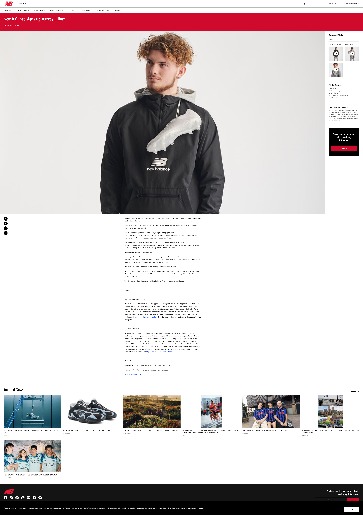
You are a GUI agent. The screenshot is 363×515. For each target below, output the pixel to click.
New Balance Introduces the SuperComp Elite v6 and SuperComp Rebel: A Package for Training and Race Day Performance (210, 431)
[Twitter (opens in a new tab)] (11, 497)
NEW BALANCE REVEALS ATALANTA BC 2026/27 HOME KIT (265, 430)
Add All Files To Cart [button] (335, 44)
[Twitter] (6, 219)
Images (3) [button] (332, 39)
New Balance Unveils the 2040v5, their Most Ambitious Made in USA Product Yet (32, 431)
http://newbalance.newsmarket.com (159, 352)
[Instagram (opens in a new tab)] (22, 497)
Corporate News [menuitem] (102, 10)
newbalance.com (353, 3)
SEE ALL (354, 391)
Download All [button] (349, 44)
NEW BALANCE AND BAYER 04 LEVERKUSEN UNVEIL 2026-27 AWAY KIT (31, 475)
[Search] (304, 4)
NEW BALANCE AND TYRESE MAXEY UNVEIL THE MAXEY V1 (86, 430)
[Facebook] (6, 223)
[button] (333, 3)
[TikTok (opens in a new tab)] (34, 497)
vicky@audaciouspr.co (132, 374)
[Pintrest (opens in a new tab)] (17, 497)
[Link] (6, 228)
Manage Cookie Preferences (351, 505)
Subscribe (344, 148)
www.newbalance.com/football (146, 317)
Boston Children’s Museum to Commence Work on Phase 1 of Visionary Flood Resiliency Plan (330, 431)
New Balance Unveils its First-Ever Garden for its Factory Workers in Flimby (150, 430)
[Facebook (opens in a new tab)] (5, 497)
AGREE (352, 510)
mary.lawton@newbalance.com (339, 95)
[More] (6, 233)
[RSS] (40, 497)
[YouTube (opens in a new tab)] (28, 497)
